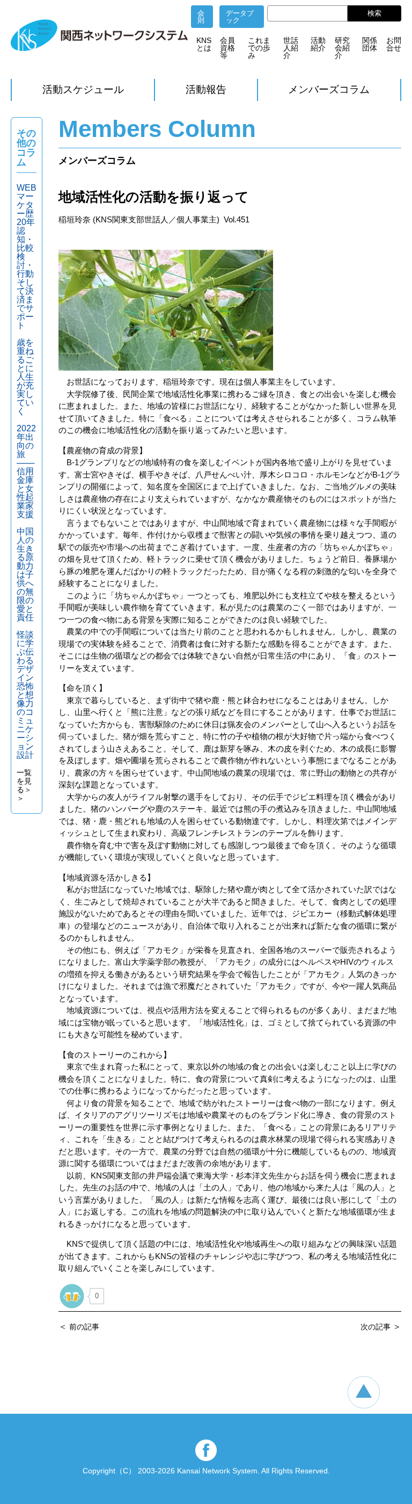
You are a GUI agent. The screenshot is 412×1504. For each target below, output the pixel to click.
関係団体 (369, 44)
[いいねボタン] (71, 1296)
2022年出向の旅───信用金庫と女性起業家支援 (26, 471)
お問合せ (393, 44)
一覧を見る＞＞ (24, 785)
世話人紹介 (290, 48)
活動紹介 (318, 44)
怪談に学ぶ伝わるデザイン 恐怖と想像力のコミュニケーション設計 (29, 695)
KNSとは (203, 44)
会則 (200, 16)
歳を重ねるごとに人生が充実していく (25, 377)
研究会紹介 (342, 48)
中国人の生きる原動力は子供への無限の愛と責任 (25, 574)
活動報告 (206, 89)
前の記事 (84, 1326)
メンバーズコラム (329, 89)
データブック (240, 16)
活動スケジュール (83, 89)
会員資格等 (227, 48)
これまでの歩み (259, 48)
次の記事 (375, 1326)
